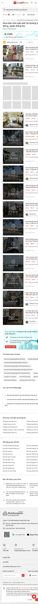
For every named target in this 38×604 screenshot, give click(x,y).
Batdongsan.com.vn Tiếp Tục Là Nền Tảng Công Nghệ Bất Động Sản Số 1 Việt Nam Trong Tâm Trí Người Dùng (16, 485)
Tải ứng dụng (24, 3)
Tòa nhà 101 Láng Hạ (10, 376)
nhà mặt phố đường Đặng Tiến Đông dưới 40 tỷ (17, 373)
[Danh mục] (2, 2)
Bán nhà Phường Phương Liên (11, 448)
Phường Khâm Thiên (10, 432)
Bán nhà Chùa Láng (32, 465)
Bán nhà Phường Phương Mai (11, 445)
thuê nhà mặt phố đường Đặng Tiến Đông (15, 362)
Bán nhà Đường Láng (8, 468)
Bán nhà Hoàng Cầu (8, 465)
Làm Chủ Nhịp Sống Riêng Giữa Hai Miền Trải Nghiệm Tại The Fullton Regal (15, 493)
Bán (4, 20)
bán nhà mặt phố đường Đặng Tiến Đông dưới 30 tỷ (18, 369)
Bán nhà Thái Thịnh (32, 468)
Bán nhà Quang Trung (9, 462)
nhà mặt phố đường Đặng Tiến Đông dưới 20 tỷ (17, 366)
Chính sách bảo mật (24, 588)
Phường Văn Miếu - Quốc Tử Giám (13, 430)
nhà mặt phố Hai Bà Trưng (27, 380)
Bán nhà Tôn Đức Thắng (9, 471)
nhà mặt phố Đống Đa (10, 380)
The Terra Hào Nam (25, 376)
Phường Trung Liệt (9, 424)
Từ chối (30, 599)
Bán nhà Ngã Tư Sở (8, 459)
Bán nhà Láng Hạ (7, 451)
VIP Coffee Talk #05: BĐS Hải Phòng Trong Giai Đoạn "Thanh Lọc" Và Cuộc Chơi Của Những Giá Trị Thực (16, 501)
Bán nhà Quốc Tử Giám (9, 457)
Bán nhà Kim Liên (8, 454)
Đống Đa (13, 20)
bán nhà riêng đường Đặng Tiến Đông (14, 359)
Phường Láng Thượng (10, 427)
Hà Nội (8, 20)
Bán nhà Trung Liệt (32, 451)
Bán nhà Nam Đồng (32, 459)
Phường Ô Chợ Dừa (10, 421)
